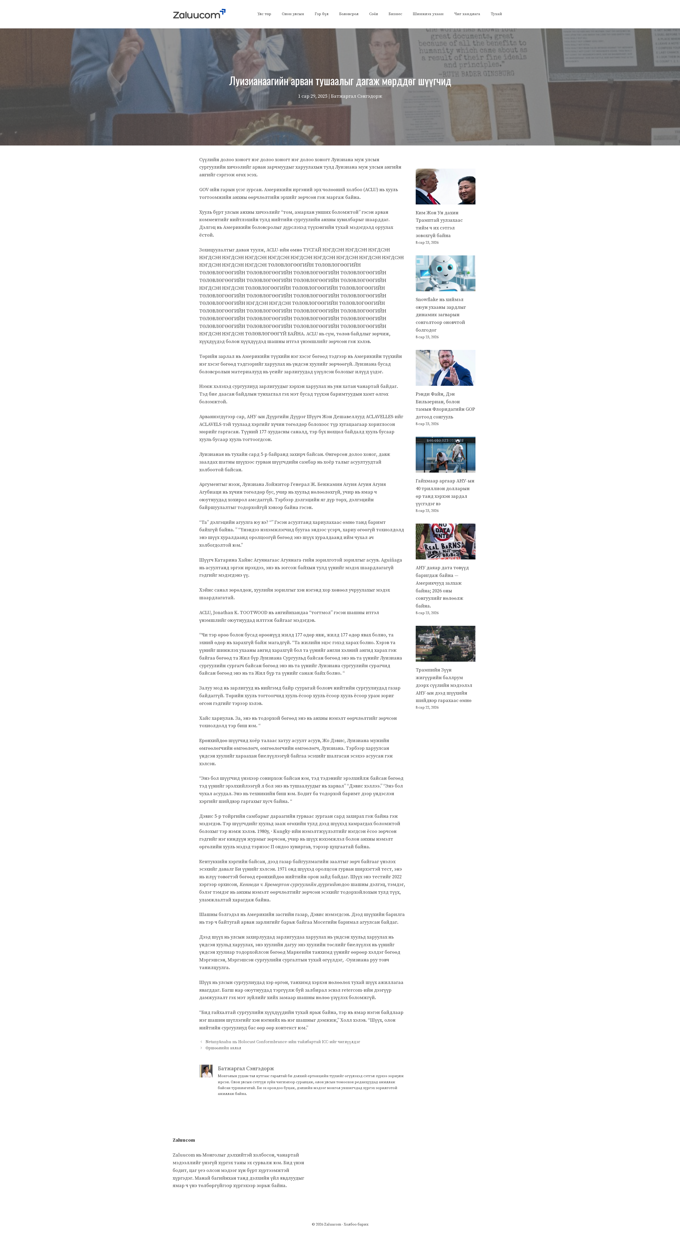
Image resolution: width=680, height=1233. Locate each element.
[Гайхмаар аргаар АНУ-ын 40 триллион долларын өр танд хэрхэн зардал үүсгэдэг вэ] (445, 468)
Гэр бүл (322, 13)
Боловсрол (349, 13)
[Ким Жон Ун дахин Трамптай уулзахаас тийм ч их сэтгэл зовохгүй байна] (445, 200)
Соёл (373, 13)
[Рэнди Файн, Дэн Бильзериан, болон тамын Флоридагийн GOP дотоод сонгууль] (445, 382)
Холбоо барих (356, 1224)
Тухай (496, 13)
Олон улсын (293, 13)
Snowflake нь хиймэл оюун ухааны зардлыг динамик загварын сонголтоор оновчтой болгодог (441, 315)
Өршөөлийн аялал (223, 1048)
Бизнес (395, 13)
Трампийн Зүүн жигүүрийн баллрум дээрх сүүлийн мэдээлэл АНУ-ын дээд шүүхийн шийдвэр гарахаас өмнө (444, 685)
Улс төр (264, 13)
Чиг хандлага (467, 13)
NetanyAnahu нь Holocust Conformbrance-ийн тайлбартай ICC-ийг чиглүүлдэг (283, 1041)
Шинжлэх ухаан (428, 13)
